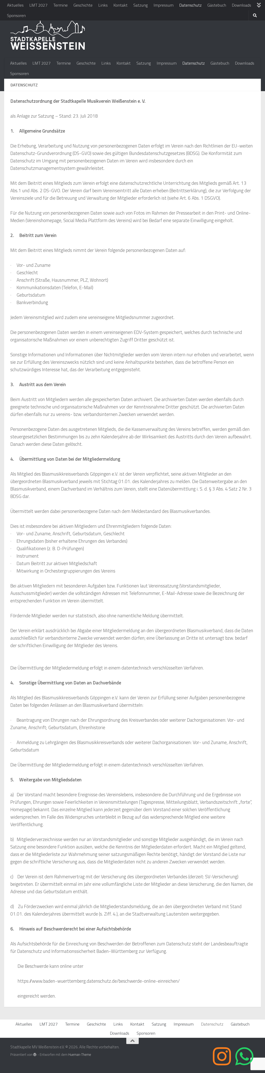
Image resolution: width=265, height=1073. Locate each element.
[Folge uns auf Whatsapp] (244, 1056)
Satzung (140, 5)
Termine (60, 5)
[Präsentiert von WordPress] (35, 1054)
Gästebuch (216, 5)
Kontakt (120, 5)
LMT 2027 (38, 5)
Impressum (163, 5)
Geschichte (83, 5)
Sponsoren (16, 15)
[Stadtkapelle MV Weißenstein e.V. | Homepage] (47, 34)
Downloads (241, 5)
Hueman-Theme (79, 1054)
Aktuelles (15, 5)
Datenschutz (190, 5)
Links (103, 5)
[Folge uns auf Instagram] (222, 1056)
